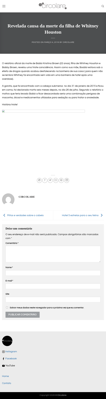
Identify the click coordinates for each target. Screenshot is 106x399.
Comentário (12, 243)
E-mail (9, 281)
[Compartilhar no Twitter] (50, 180)
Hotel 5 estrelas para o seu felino (80, 215)
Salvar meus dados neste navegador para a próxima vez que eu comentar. (47, 308)
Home (5, 376)
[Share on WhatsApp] (39, 180)
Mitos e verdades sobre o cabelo (25, 215)
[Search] (103, 6)
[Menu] (4, 6)
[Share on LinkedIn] (66, 180)
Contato (6, 383)
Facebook (11, 358)
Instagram (11, 351)
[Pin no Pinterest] (61, 180)
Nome (9, 267)
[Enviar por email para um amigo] (55, 180)
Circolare (68, 42)
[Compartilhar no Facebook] (44, 180)
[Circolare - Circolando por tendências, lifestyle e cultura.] (53, 6)
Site (7, 294)
